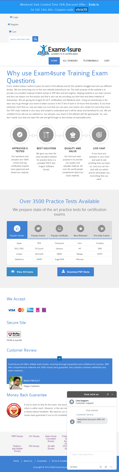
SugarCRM (59, 259)
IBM (100, 248)
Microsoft (39, 254)
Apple (19, 243)
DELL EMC (19, 248)
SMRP (39, 259)
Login (15, 17)
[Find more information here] (92, 430)
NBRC (59, 254)
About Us (28, 461)
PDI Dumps (34, 446)
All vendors (70, 61)
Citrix (79, 243)
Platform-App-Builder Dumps (17, 448)
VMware (79, 259)
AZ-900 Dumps (51, 447)
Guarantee (42, 461)
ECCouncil (39, 248)
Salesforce (19, 259)
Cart (107, 61)
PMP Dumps (17, 436)
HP (79, 248)
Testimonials (91, 61)
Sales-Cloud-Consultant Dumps (51, 439)
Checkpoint (59, 243)
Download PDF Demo (78, 272)
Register (14, 24)
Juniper (19, 254)
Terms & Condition (60, 461)
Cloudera (100, 243)
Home (54, 61)
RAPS (99, 254)
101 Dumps (34, 436)
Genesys (59, 248)
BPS (39, 243)
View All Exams (25, 272)
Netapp (80, 254)
